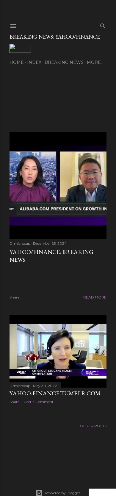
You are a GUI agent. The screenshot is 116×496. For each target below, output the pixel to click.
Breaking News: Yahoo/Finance (55, 36)
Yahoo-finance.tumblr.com (55, 393)
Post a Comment (39, 401)
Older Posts (93, 426)
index (34, 62)
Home (17, 62)
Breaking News (64, 62)
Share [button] (14, 297)
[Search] (102, 25)
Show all (25, 101)
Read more (94, 297)
